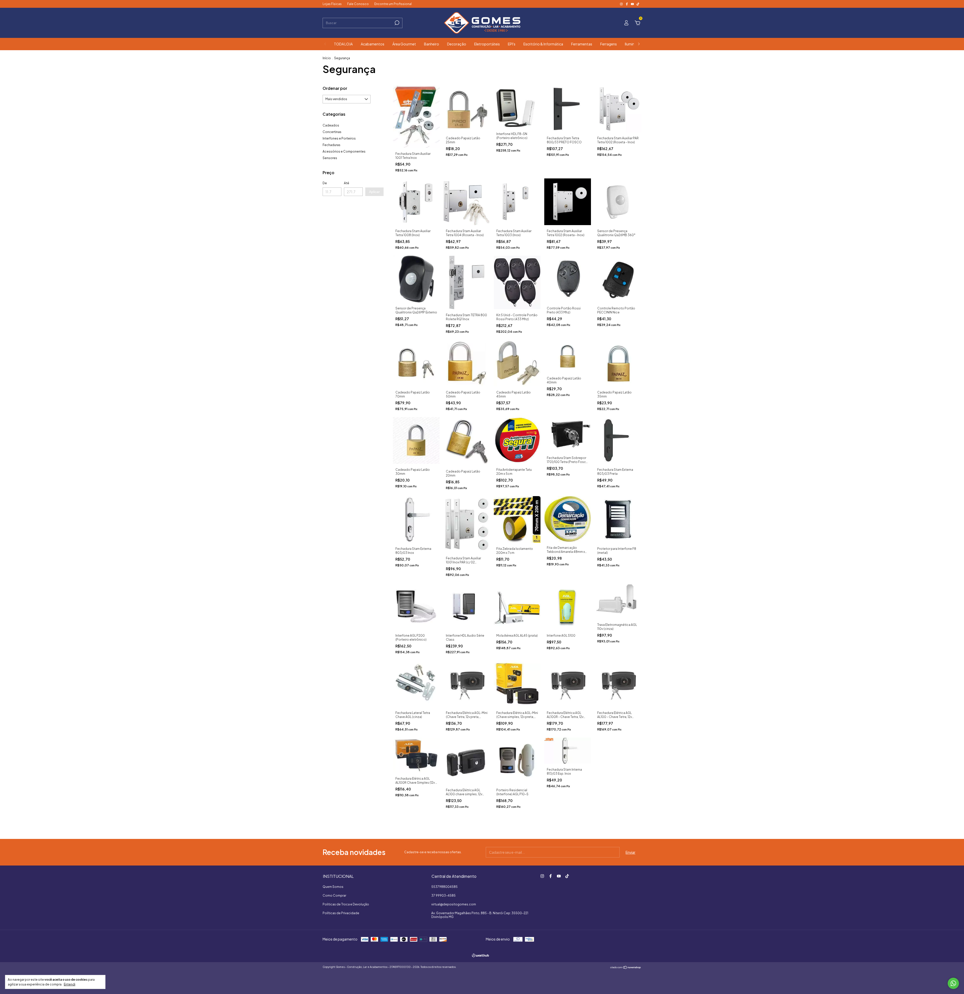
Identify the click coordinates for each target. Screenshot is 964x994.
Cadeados (331, 125)
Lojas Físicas (332, 4)
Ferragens (608, 44)
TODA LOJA (343, 44)
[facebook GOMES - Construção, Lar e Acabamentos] (627, 4)
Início (327, 58)
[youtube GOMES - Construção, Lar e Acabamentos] (632, 4)
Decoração (456, 44)
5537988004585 (444, 887)
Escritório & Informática (543, 44)
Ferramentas (581, 44)
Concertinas (332, 132)
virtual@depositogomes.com (453, 904)
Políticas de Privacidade (341, 913)
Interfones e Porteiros (339, 138)
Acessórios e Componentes (344, 151)
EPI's (511, 44)
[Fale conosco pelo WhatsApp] (953, 983)
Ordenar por (335, 88)
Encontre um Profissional (393, 4)
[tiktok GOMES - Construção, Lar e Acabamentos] (637, 4)
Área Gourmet (404, 44)
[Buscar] (396, 23)
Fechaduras (331, 145)
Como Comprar (334, 895)
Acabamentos (372, 44)
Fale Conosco (358, 4)
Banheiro (431, 44)
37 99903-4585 (443, 895)
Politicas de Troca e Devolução (346, 904)
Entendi (69, 984)
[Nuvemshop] (625, 967)
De (325, 183)
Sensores (330, 158)
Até (346, 183)
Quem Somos (333, 887)
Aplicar (374, 192)
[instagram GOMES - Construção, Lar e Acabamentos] (621, 4)
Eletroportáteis (487, 44)
